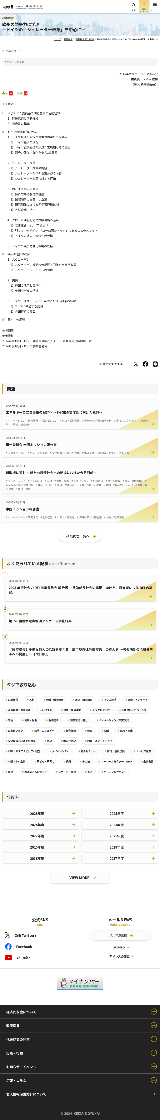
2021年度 (117, 835)
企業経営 (12, 700)
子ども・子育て (44, 761)
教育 (88, 731)
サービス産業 (142, 751)
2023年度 (117, 824)
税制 (105, 731)
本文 (5, 93)
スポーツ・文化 (66, 772)
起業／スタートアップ (98, 741)
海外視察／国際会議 (18, 710)
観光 (67, 761)
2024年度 (37, 824)
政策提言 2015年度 (85, 39)
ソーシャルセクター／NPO (115, 761)
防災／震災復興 (115, 751)
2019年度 (117, 847)
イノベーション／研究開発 (112, 720)
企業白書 (147, 761)
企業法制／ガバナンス (132, 710)
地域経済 (52, 720)
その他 (85, 761)
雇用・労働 (29, 720)
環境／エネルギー (43, 731)
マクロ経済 (108, 700)
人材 (30, 700)
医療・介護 (125, 731)
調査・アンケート (136, 700)
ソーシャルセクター (113, 772)
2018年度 (37, 858)
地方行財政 (68, 741)
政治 (9, 720)
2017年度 (117, 858)
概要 (19, 93)
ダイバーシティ (59, 751)
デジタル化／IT (100, 710)
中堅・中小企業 (15, 761)
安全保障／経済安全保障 (20, 741)
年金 (9, 772)
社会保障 (70, 731)
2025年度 (117, 813)
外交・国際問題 (82, 700)
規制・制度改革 (53, 700)
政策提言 (68, 39)
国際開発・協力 (77, 720)
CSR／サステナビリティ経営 (23, 751)
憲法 (88, 772)
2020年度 (37, 847)
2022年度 (37, 835)
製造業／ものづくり (34, 772)
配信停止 (119, 948)
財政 (48, 741)
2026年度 (37, 813)
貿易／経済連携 (71, 710)
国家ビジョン (14, 731)
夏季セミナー (87, 751)
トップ (57, 39)
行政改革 (46, 710)
